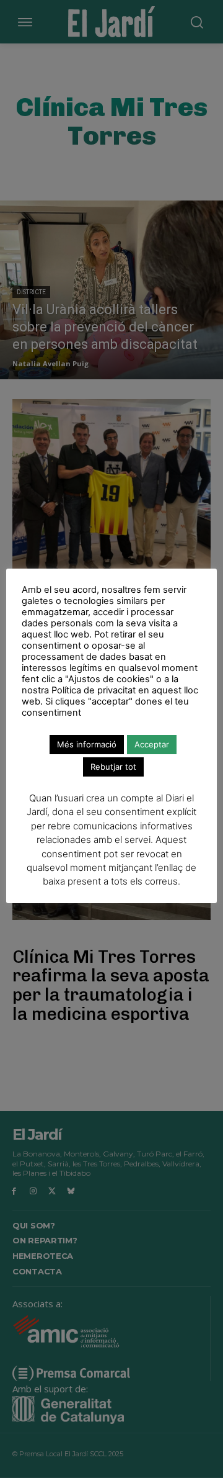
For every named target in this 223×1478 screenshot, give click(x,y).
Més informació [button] (86, 744)
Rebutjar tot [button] (113, 767)
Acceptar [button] (151, 744)
